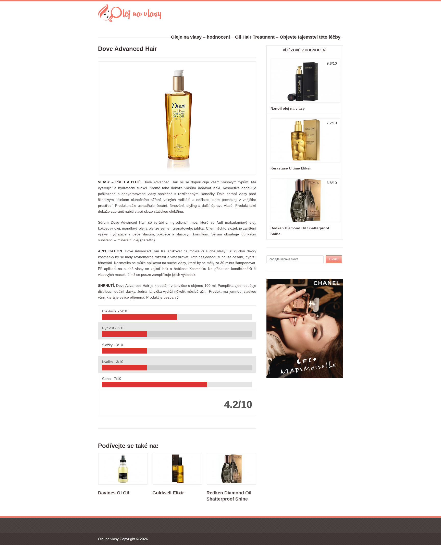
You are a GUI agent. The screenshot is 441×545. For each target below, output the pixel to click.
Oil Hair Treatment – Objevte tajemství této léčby (287, 37)
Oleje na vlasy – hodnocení (200, 37)
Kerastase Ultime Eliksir (291, 168)
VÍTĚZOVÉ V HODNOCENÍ (304, 50)
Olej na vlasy (108, 539)
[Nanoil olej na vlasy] (305, 102)
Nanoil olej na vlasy (288, 108)
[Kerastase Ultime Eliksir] (305, 162)
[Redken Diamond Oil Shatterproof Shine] (305, 222)
